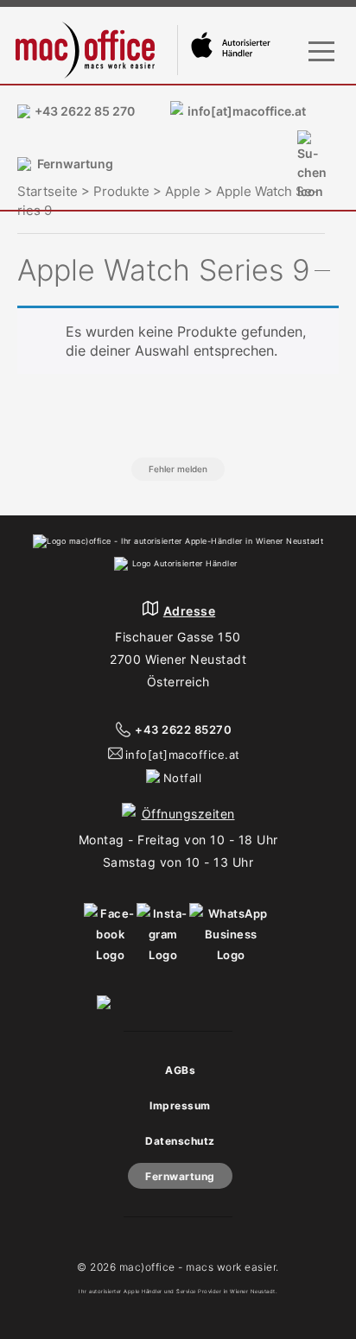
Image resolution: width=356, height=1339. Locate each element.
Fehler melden (178, 469)
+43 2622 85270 (183, 729)
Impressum (180, 1105)
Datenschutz (180, 1140)
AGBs (180, 1070)
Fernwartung (75, 163)
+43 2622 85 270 (85, 111)
